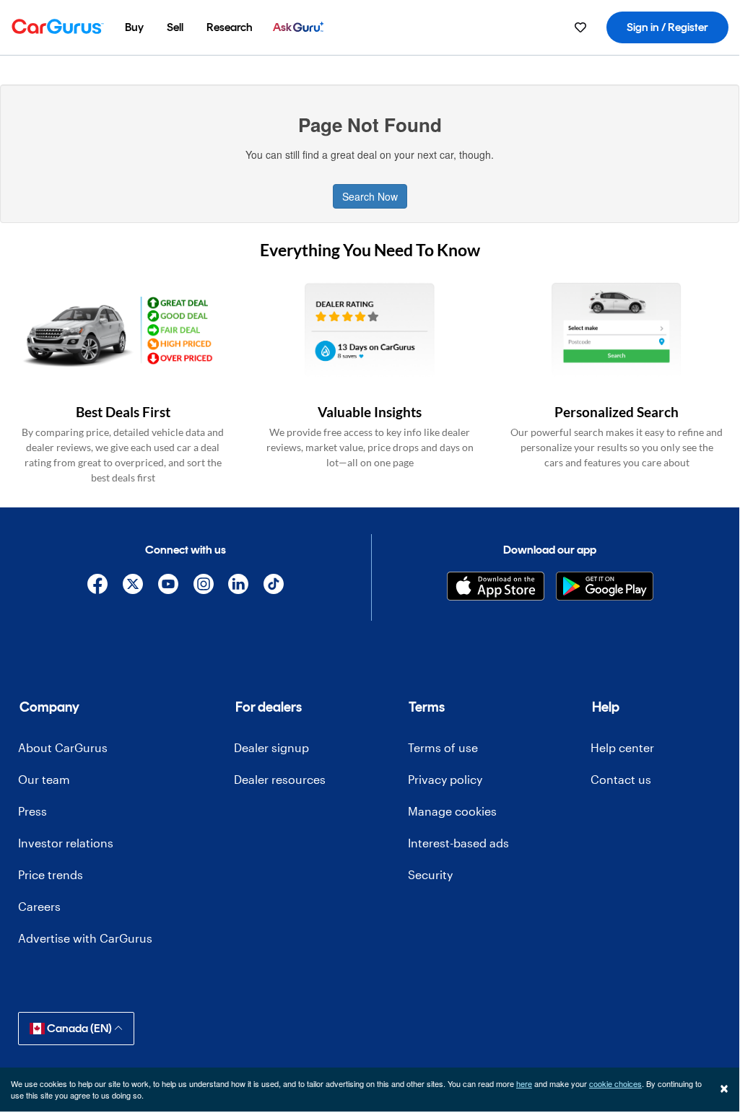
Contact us (621, 779)
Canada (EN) (79, 1028)
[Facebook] (98, 586)
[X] (133, 586)
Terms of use (443, 747)
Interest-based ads (458, 843)
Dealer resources (280, 779)
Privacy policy (445, 779)
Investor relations (65, 843)
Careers (39, 906)
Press (32, 811)
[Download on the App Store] (495, 586)
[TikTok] (274, 586)
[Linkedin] (238, 586)
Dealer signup (271, 747)
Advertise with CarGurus (85, 938)
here (524, 1083)
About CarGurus (63, 747)
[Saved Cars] (580, 27)
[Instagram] (203, 586)
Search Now (370, 196)
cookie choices (615, 1083)
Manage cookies (452, 811)
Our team (44, 779)
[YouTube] (168, 586)
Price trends (50, 874)
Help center (622, 747)
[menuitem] (134, 27)
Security (430, 874)
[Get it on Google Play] (604, 586)
